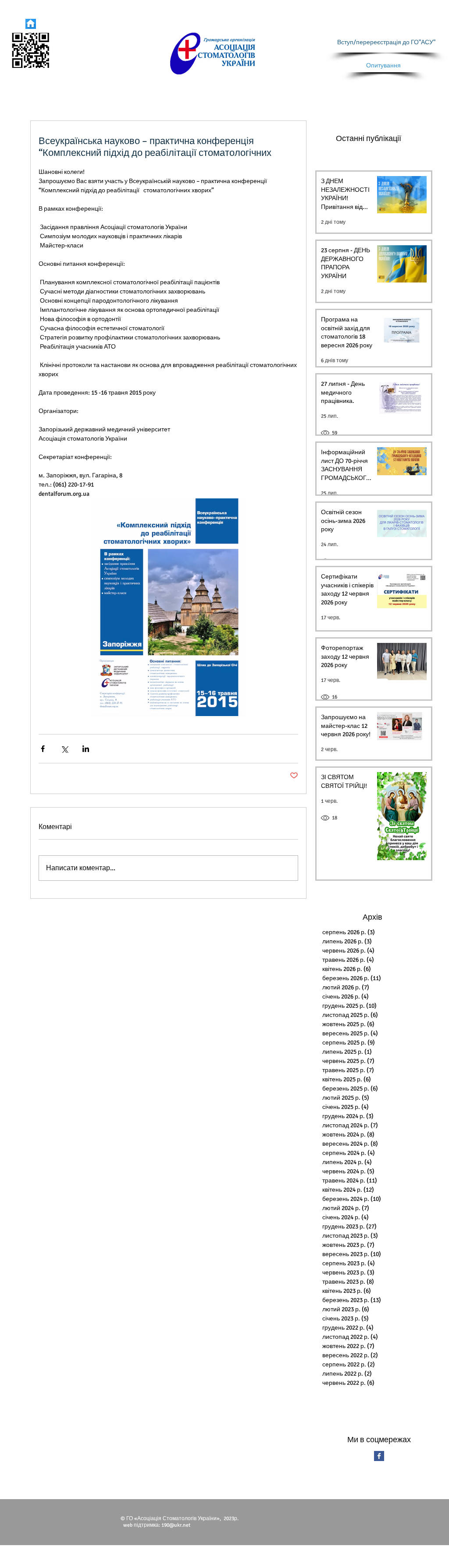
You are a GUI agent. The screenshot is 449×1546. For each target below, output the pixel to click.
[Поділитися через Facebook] (43, 749)
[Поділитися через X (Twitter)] (64, 749)
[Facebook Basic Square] (379, 1456)
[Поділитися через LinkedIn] (86, 749)
